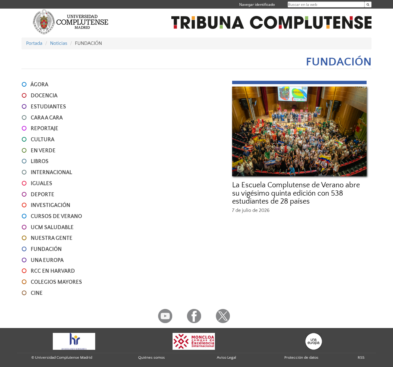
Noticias (58, 43)
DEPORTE (42, 195)
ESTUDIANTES (48, 107)
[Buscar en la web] (368, 4)
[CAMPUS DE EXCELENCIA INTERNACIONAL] (194, 341)
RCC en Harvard (53, 271)
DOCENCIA (44, 96)
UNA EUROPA (47, 260)
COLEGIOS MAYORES (56, 282)
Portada (34, 43)
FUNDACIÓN (46, 249)
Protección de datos (301, 357)
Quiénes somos (151, 357)
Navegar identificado (257, 4)
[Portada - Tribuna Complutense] (271, 19)
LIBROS (40, 161)
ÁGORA (39, 85)
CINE (37, 293)
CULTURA (42, 140)
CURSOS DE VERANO (56, 216)
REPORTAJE (44, 129)
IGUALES (41, 184)
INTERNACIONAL (51, 173)
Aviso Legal (226, 357)
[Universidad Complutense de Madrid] (70, 21)
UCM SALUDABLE (52, 227)
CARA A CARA (47, 118)
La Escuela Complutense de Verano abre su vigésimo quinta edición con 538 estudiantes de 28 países (296, 193)
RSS (361, 357)
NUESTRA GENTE (51, 238)
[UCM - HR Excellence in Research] (74, 341)
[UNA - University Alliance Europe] (313, 341)
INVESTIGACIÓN (50, 205)
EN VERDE (43, 151)
